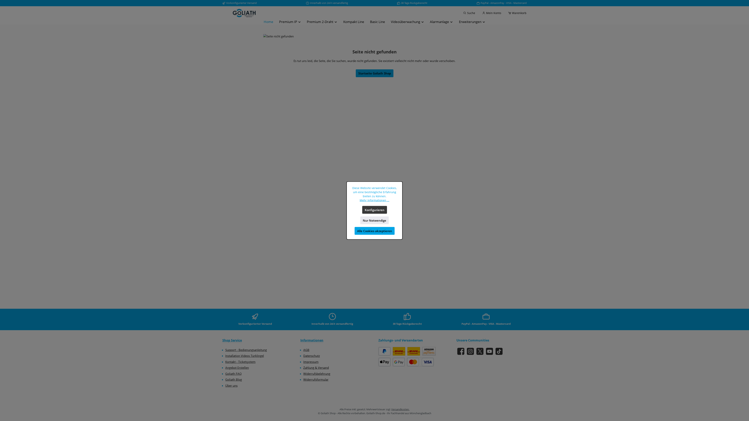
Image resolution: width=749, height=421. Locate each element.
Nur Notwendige (374, 220)
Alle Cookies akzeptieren (374, 231)
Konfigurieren (374, 210)
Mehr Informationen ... (374, 200)
